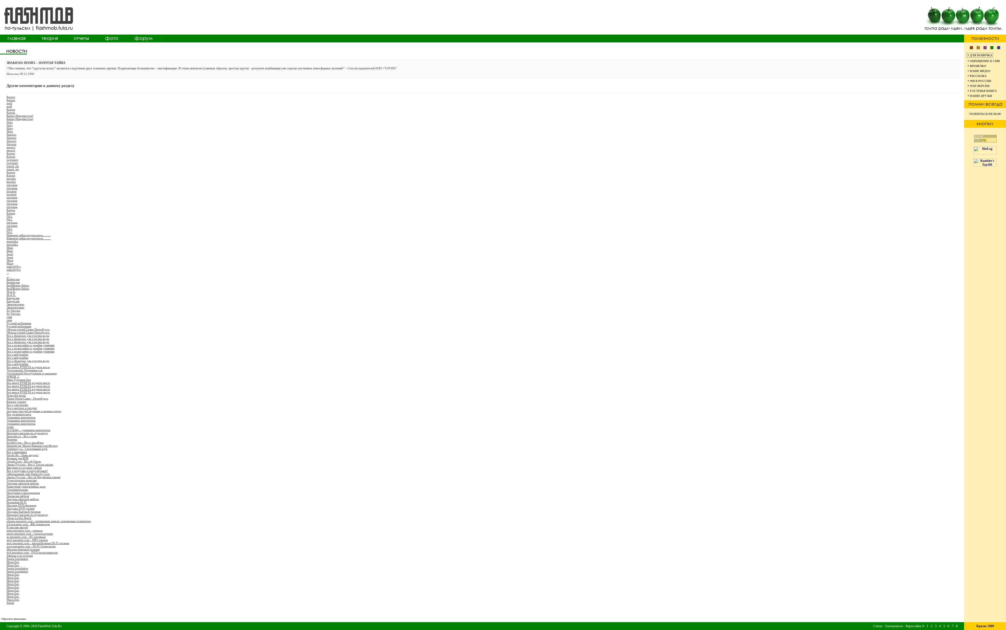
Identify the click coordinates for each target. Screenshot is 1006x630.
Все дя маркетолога (19, 414)
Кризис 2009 (985, 626)
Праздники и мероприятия (23, 492)
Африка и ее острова (20, 555)
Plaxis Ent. (13, 561)
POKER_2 (13, 376)
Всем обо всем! (16, 395)
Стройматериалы (17, 489)
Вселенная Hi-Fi (16, 502)
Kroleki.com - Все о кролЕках (25, 442)
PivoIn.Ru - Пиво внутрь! (23, 455)
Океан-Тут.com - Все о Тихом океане (30, 464)
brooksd (12, 191)
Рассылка (978, 76)
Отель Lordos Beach (19, 518)
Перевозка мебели (18, 496)
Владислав (13, 298)
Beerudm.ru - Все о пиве (22, 436)
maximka (12, 241)
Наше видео (980, 71)
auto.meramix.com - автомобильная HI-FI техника (38, 543)
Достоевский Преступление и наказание (32, 373)
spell (9, 103)
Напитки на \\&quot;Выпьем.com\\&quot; (32, 445)
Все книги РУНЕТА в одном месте (28, 367)
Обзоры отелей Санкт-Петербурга (28, 329)
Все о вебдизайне (17, 354)
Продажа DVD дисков (20, 508)
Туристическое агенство (22, 480)
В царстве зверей (17, 527)
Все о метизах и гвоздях (22, 408)
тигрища (12, 184)
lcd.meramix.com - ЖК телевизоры (28, 524)
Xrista (10, 426)
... (8, 272)
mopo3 (11, 147)
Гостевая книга (983, 90)
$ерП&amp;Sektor (18, 285)
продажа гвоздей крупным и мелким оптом (34, 411)
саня (9, 316)
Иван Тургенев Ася (19, 379)
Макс (10, 247)
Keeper (11, 96)
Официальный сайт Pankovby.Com (28, 474)
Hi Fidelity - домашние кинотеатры (28, 430)
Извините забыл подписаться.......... (29, 235)
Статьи (877, 626)
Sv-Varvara (13, 310)
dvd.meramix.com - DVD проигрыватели (32, 552)
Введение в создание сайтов (24, 467)
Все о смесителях (17, 404)
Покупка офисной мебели (23, 483)
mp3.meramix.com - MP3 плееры (27, 539)
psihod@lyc (14, 266)
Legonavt (12, 159)
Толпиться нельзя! (985, 113)
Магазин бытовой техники (23, 549)
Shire (10, 128)
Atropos (11, 140)
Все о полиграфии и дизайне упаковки (30, 345)
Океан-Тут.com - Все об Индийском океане (34, 477)
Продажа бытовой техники (24, 511)
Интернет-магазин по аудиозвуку (27, 433)
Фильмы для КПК (17, 458)
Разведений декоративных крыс (26, 486)
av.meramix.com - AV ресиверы (26, 536)
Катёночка (13, 279)
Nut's (10, 122)
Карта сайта (913, 626)
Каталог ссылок (16, 401)
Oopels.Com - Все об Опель (24, 461)
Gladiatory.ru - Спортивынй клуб (27, 448)
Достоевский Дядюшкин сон (24, 370)
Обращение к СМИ (985, 61)
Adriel (10, 602)
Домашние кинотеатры (21, 417)
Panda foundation (17, 558)
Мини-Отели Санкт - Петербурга (27, 398)
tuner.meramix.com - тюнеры (24, 530)
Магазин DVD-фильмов (21, 505)
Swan (10, 254)
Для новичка (981, 55)
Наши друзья (981, 95)
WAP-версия (979, 85)
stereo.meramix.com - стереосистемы (30, 533)
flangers (11, 134)
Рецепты (12, 439)
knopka (11, 178)
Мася (10, 260)
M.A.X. (11, 291)
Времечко (978, 66)
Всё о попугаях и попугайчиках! (27, 470)
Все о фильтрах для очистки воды (28, 335)
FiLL (10, 216)
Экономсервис (15, 304)
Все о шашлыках (17, 452)
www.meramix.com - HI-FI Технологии (31, 546)
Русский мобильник (19, 323)
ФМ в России (980, 80)
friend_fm (13, 166)
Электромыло (894, 626)
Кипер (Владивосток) (20, 115)
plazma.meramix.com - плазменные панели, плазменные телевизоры (49, 521)
